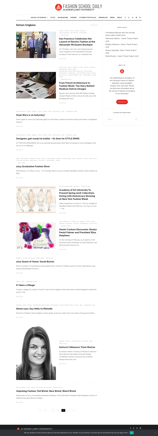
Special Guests (34, 160)
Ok (132, 433)
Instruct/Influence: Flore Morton (77, 347)
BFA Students (25, 158)
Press (112, 17)
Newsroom (103, 17)
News (49, 111)
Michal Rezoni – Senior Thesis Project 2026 (121, 56)
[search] (136, 119)
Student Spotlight (73, 75)
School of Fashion (38, 17)
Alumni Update (63, 221)
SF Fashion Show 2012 (29, 258)
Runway (74, 17)
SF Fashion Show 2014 (22, 160)
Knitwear (58, 158)
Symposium (42, 160)
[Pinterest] (136, 17)
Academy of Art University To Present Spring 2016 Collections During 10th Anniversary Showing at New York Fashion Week (77, 194)
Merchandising (88, 71)
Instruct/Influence (76, 341)
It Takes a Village (25, 285)
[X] (129, 17)
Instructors (76, 223)
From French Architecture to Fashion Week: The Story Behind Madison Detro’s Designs (76, 86)
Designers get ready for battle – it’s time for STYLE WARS (47, 138)
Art (69, 221)
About (119, 17)
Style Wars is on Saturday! (30, 115)
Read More (62, 58)
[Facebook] (125, 17)
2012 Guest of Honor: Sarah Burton (35, 261)
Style (53, 17)
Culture (28, 111)
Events (66, 31)
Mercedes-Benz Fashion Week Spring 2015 (71, 71)
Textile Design (87, 75)
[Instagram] (132, 17)
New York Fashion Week (83, 73)
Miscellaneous (72, 73)
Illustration (62, 223)
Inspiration (69, 223)
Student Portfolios (87, 17)
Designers (75, 67)
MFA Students (63, 73)
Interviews (92, 67)
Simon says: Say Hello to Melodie (34, 308)
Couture (61, 31)
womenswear (83, 32)
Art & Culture (62, 67)
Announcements (20, 111)
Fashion (71, 31)
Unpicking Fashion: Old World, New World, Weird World (46, 391)
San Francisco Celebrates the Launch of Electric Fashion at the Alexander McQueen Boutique (77, 41)
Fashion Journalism (80, 31)
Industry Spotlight (64, 32)
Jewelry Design (51, 158)
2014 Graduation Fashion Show (33, 166)
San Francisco (74, 32)
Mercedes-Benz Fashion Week (67, 69)
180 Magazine (63, 17)
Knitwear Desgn (66, 158)
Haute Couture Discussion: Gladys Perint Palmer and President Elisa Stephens (78, 232)
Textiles (94, 75)
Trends (61, 77)
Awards (18, 158)
